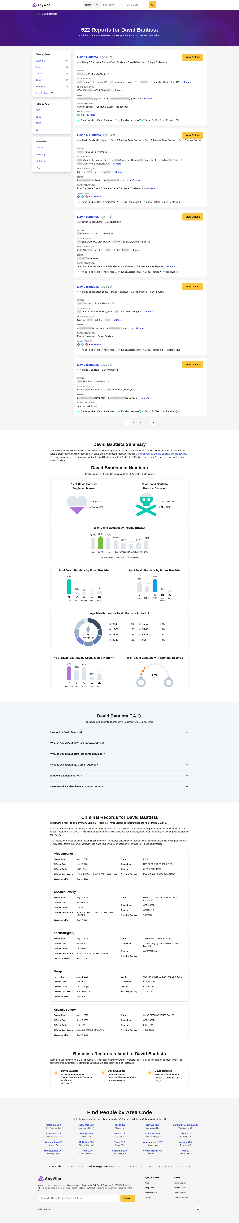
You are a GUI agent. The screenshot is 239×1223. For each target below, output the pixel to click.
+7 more (91, 115)
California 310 (53, 1125)
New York (40, 86)
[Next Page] (153, 422)
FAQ (38, 168)
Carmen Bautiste (85, 107)
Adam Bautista (115, 266)
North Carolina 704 (152, 1151)
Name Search (180, 1183)
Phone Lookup (180, 1193)
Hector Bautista (119, 188)
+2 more (150, 188)
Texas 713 (185, 1133)
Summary (40, 154)
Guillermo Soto (97, 266)
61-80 (38, 123)
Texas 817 (185, 1151)
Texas (38, 67)
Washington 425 (53, 1142)
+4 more (186, 82)
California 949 (152, 1133)
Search (128, 1198)
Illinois (39, 80)
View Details (192, 57)
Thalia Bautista (101, 188)
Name (88, 5)
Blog (147, 1183)
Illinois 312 (119, 1133)
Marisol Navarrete (86, 336)
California (40, 61)
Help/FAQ (149, 1188)
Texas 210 (86, 1151)
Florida (39, 73)
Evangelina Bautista (135, 266)
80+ (37, 130)
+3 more (148, 98)
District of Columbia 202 (185, 1125)
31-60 (38, 117)
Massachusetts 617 (152, 1142)
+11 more (118, 172)
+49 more (96, 344)
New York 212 (86, 1125)
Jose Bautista (136, 188)
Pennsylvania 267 (53, 1151)
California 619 (119, 1151)
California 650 (86, 1142)
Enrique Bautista (105, 107)
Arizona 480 (185, 1142)
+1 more (136, 250)
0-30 (38, 110)
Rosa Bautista (84, 188)
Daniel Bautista (105, 336)
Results (39, 147)
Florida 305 (119, 1125)
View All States (43, 93)
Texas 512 (119, 1142)
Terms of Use (113, 828)
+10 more (96, 196)
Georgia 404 (86, 1133)
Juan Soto (82, 266)
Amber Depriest (155, 266)
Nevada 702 (152, 1125)
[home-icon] (34, 14)
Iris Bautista (122, 107)
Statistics (40, 161)
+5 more (117, 90)
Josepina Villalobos (87, 406)
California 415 (53, 1133)
